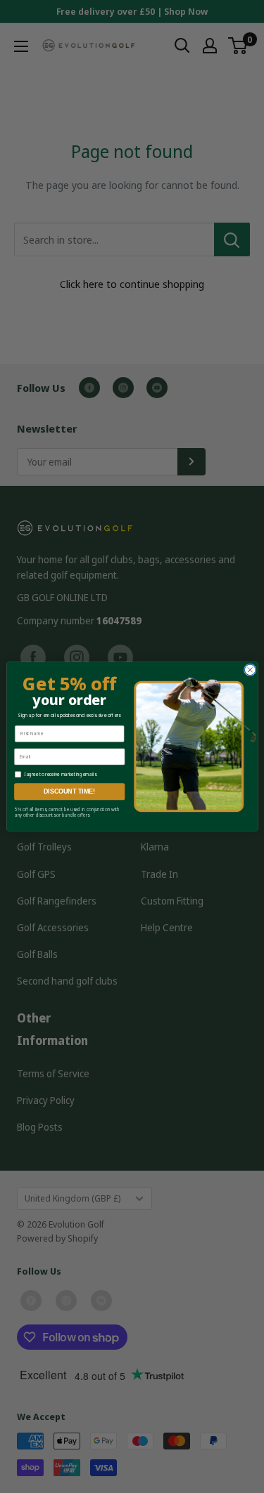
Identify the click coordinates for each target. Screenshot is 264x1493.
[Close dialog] (250, 670)
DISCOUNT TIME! (69, 792)
